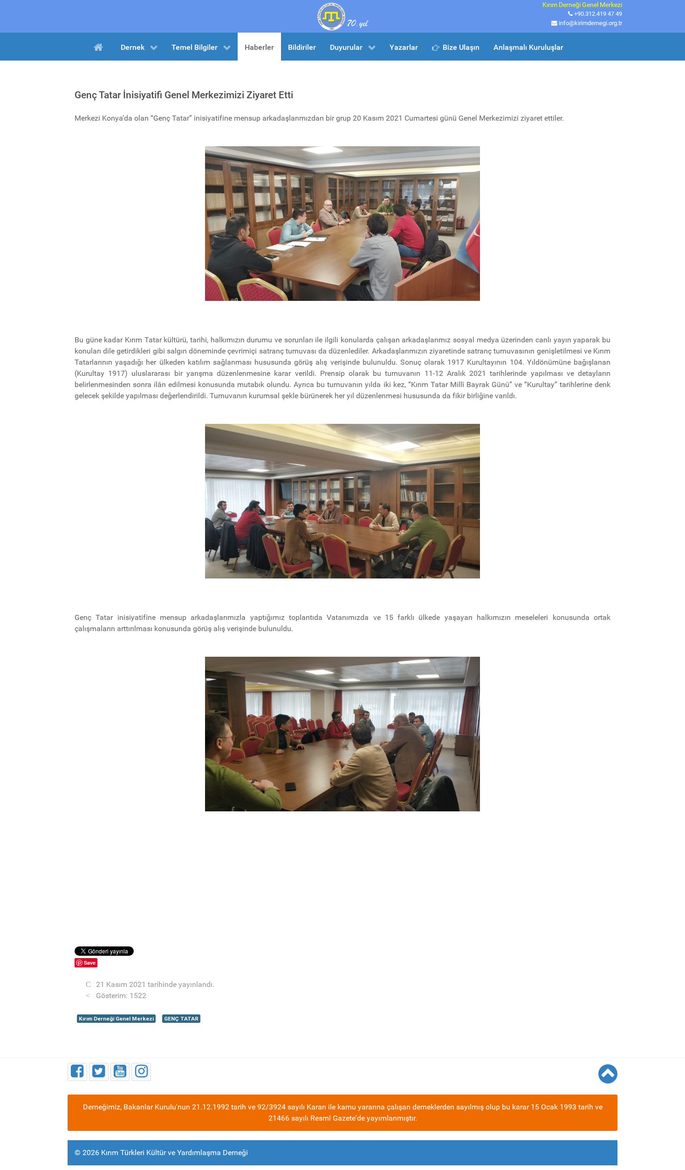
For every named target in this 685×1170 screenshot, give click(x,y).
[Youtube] (120, 1072)
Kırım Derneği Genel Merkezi (116, 1018)
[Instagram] (141, 1072)
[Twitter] (99, 1072)
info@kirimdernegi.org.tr (590, 23)
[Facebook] (77, 1072)
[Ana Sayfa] (100, 47)
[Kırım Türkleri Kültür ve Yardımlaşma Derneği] (342, 15)
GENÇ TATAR (181, 1018)
